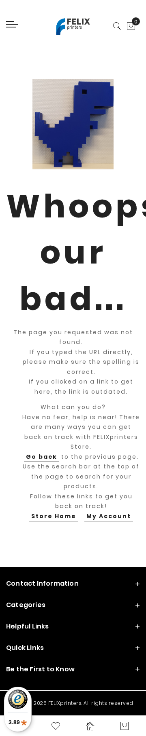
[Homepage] (90, 726)
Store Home (53, 516)
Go (41, 457)
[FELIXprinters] (73, 26)
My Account (108, 516)
